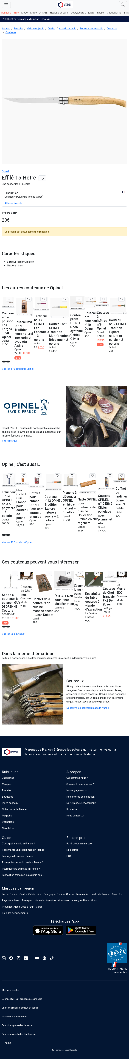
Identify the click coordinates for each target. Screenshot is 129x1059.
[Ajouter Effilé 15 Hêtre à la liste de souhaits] (42, 178)
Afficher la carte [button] (13, 203)
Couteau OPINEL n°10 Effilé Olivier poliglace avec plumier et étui (105, 509)
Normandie (82, 894)
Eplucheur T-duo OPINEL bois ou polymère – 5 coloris (9, 504)
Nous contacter (75, 815)
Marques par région (18, 888)
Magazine (7, 815)
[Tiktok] (52, 958)
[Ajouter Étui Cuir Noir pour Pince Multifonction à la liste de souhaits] (68, 573)
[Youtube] (37, 958)
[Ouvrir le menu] (6, 5)
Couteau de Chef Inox (26, 591)
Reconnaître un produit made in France (23, 849)
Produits (18, 28)
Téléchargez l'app (64, 921)
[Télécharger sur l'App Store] (48, 930)
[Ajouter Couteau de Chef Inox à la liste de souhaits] (27, 573)
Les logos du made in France (17, 856)
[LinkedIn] (26, 958)
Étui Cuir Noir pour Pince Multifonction (64, 600)
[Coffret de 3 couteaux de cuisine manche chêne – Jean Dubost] (44, 582)
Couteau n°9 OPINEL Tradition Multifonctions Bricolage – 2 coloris (59, 334)
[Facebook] (11, 958)
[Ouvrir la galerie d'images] (64, 102)
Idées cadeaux (10, 803)
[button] (64, 1016)
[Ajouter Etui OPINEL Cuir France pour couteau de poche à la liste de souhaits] (24, 475)
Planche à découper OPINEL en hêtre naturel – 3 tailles (70, 502)
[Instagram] (18, 958)
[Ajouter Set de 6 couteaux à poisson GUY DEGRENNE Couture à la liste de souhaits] (15, 573)
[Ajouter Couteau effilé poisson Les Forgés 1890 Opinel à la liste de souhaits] (9, 299)
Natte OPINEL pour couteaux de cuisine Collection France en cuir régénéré (88, 511)
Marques (6, 784)
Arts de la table (67, 28)
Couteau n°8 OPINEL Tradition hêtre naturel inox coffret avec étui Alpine (23, 333)
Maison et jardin (39, 12)
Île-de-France (9, 894)
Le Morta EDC (121, 588)
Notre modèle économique (81, 803)
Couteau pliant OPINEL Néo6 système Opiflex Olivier (76, 327)
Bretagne (27, 900)
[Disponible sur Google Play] (81, 930)
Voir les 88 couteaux (13, 633)
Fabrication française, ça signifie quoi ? (23, 875)
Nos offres (72, 849)
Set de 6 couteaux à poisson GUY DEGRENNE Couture (11, 602)
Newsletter (8, 828)
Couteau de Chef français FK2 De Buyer (109, 596)
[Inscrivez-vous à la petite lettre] (4, 958)
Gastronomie (114, 12)
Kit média (71, 809)
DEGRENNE (8, 614)
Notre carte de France (14, 809)
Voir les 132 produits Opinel (17, 542)
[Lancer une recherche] (123, 4)
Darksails (59, 607)
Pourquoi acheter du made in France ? (22, 862)
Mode (24, 12)
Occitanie (63, 900)
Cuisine (51, 28)
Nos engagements (76, 790)
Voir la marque (9, 440)
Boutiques (7, 796)
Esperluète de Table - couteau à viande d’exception (93, 601)
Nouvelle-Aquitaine (45, 900)
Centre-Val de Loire (30, 894)
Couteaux (11, 32)
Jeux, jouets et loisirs (82, 12)
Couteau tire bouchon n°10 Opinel (90, 321)
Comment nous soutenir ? (80, 784)
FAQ (68, 856)
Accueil (6, 28)
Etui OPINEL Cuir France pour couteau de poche (22, 504)
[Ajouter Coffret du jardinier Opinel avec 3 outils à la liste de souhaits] (121, 475)
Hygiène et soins (59, 12)
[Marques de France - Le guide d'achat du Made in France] (65, 4)
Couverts (112, 28)
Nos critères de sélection (80, 796)
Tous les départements (15, 913)
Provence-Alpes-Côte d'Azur (18, 906)
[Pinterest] (44, 958)
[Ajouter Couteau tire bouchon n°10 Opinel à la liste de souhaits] (91, 299)
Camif (36, 618)
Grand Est (117, 894)
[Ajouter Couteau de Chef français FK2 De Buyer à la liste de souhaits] (111, 573)
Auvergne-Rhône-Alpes (84, 900)
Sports (100, 12)
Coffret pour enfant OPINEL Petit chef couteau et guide (36, 505)
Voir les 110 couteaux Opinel (18, 368)
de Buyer (108, 608)
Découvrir (45, 19)
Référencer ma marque (79, 843)
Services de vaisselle (91, 28)
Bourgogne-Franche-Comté (59, 894)
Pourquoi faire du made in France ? (21, 868)
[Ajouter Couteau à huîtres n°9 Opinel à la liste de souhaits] (103, 299)
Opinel (5, 171)
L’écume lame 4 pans (79, 589)
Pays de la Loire (11, 900)
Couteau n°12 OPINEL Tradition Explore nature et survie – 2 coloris (118, 332)
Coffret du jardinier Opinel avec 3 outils (121, 498)
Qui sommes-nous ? (77, 777)
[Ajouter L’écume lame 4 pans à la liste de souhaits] (80, 573)
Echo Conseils (71, 1050)
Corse (39, 906)
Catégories (8, 777)
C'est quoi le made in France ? (18, 843)
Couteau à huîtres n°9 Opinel (103, 320)
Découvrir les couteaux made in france (87, 707)
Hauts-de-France (100, 894)
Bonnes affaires (10, 12)
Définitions (8, 821)
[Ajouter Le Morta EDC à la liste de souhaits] (121, 573)
